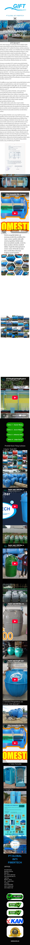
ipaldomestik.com (15, 941)
